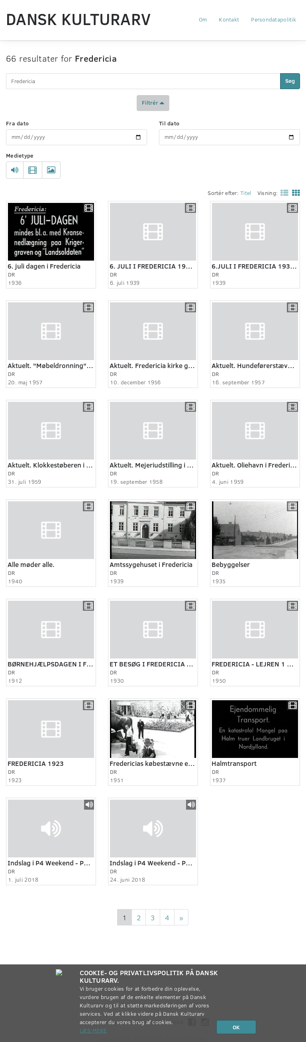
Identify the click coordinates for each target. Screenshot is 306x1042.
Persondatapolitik (273, 19)
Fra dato (17, 123)
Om (203, 19)
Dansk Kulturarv (78, 19)
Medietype (20, 155)
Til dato (169, 123)
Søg (290, 80)
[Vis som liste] (282, 192)
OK (236, 1027)
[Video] (32, 170)
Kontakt (229, 19)
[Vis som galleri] (294, 192)
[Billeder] (51, 170)
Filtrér (151, 102)
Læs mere (93, 1030)
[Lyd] (15, 170)
